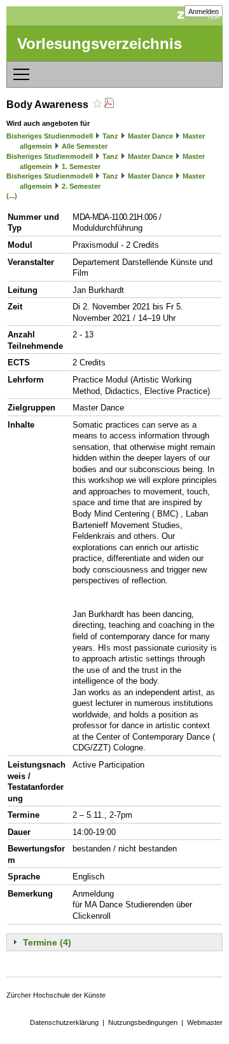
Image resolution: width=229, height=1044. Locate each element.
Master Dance (150, 136)
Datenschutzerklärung (64, 1022)
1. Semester (81, 166)
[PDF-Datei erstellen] (109, 104)
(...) (11, 196)
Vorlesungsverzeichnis (99, 43)
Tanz (110, 136)
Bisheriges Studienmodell (49, 136)
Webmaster (205, 1022)
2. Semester (81, 186)
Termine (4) (47, 942)
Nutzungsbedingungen (142, 1022)
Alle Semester (85, 146)
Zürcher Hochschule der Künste (56, 995)
